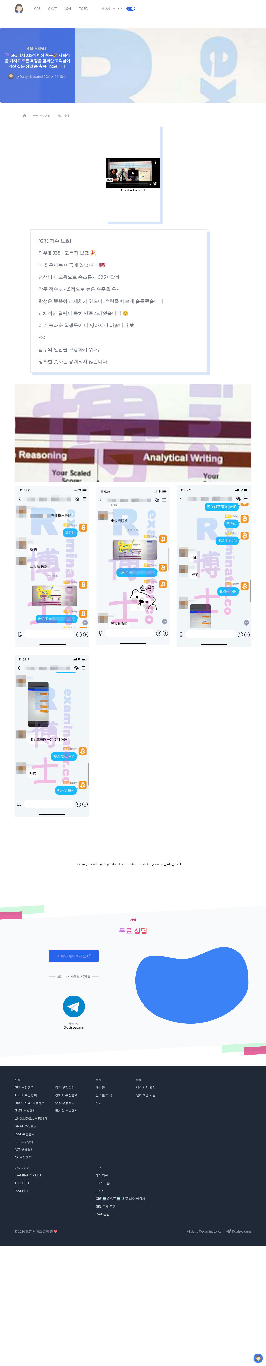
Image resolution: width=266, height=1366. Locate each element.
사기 (99, 1103)
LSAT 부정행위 (25, 1134)
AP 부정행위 (23, 1157)
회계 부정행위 (65, 1087)
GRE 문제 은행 (106, 1206)
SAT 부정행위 (24, 1142)
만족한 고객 (104, 1095)
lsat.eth (21, 1191)
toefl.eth (22, 1183)
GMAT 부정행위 (26, 1126)
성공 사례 (63, 115)
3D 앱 (100, 1191)
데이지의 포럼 (146, 1087)
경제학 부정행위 (66, 1095)
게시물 (100, 1087)
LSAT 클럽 (102, 1214)
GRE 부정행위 (41, 115)
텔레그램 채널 (146, 1095)
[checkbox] (130, 9)
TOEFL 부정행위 (26, 1095)
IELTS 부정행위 (25, 1111)
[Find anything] (120, 8)
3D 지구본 (103, 1183)
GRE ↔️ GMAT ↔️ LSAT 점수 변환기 (120, 1198)
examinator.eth (28, 1175)
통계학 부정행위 (66, 1111)
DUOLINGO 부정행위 (30, 1103)
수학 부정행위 (65, 1103)
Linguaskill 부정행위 (31, 1118)
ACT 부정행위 (24, 1149)
